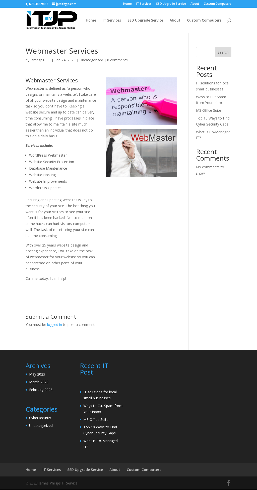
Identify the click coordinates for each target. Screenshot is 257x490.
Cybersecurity (40, 417)
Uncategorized (91, 60)
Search (223, 52)
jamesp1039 (40, 60)
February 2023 (40, 389)
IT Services (144, 4)
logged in (54, 324)
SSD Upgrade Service (171, 4)
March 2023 (38, 382)
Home (127, 4)
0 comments (117, 60)
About (194, 4)
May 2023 (37, 374)
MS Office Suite (208, 110)
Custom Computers (217, 4)
